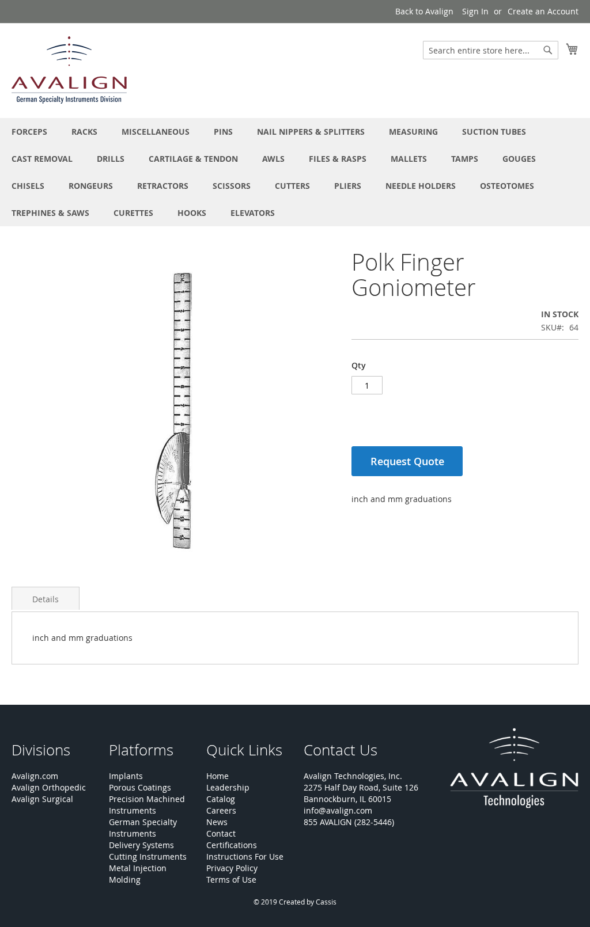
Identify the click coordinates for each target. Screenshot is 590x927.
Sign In (475, 11)
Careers (221, 810)
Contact (221, 833)
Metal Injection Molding (138, 874)
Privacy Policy (232, 868)
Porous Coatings (140, 787)
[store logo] (69, 70)
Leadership (227, 787)
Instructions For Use (244, 856)
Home (217, 775)
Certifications (231, 844)
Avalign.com (35, 775)
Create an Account (543, 11)
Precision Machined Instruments (147, 804)
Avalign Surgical (42, 798)
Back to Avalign (424, 11)
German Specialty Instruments (143, 827)
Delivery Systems (141, 844)
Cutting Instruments (148, 856)
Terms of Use (231, 879)
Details (45, 599)
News (217, 821)
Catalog (220, 798)
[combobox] (490, 50)
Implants (126, 775)
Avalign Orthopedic (49, 787)
